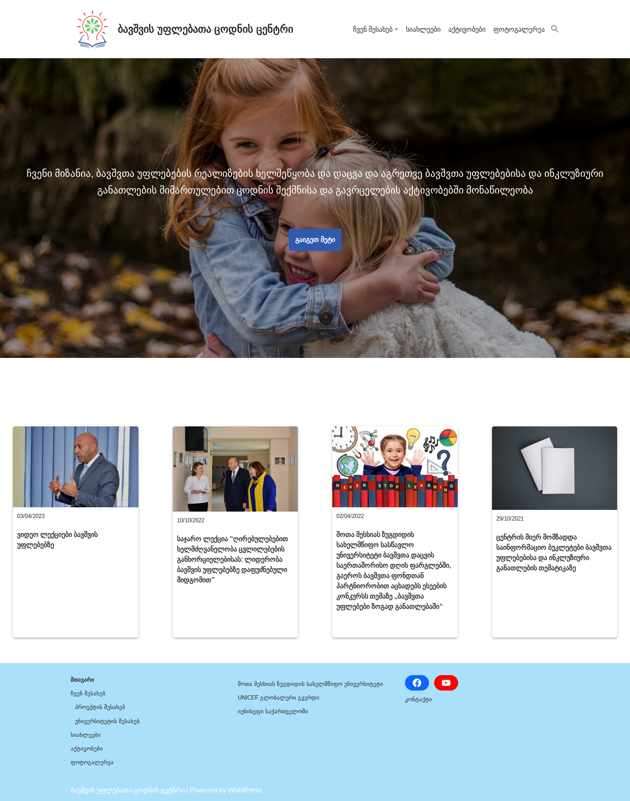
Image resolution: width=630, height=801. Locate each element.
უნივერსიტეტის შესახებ (107, 721)
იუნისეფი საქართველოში (273, 711)
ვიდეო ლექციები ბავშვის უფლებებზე (57, 539)
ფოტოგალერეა (519, 29)
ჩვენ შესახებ (88, 693)
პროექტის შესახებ (100, 707)
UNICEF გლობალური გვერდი (278, 697)
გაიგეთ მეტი (315, 239)
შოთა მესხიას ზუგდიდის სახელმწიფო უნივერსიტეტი (310, 684)
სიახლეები (423, 29)
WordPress (245, 790)
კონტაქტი (418, 699)
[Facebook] (417, 683)
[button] (396, 29)
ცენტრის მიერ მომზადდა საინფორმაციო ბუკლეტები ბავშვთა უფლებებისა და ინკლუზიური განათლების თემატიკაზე (554, 552)
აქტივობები (467, 29)
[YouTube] (446, 683)
